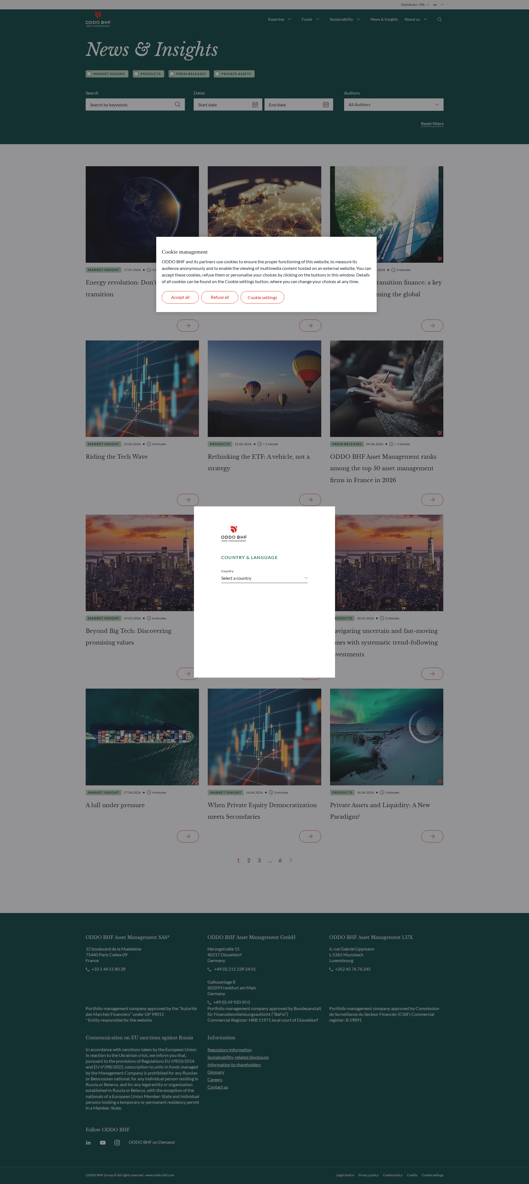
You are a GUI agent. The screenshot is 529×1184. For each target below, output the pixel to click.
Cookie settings (262, 297)
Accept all (180, 297)
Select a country (236, 578)
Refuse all (220, 297)
